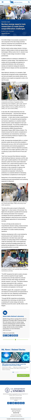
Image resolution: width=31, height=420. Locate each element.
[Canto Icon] (17, 335)
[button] (14, 372)
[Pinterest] (15, 335)
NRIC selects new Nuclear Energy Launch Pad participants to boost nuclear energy (14, 365)
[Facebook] (4, 335)
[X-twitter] (6, 335)
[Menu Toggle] (2, 2)
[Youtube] (8, 335)
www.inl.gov (8, 330)
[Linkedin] (13, 335)
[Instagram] (10, 335)
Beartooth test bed (8, 144)
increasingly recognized (18, 40)
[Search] (29, 2)
